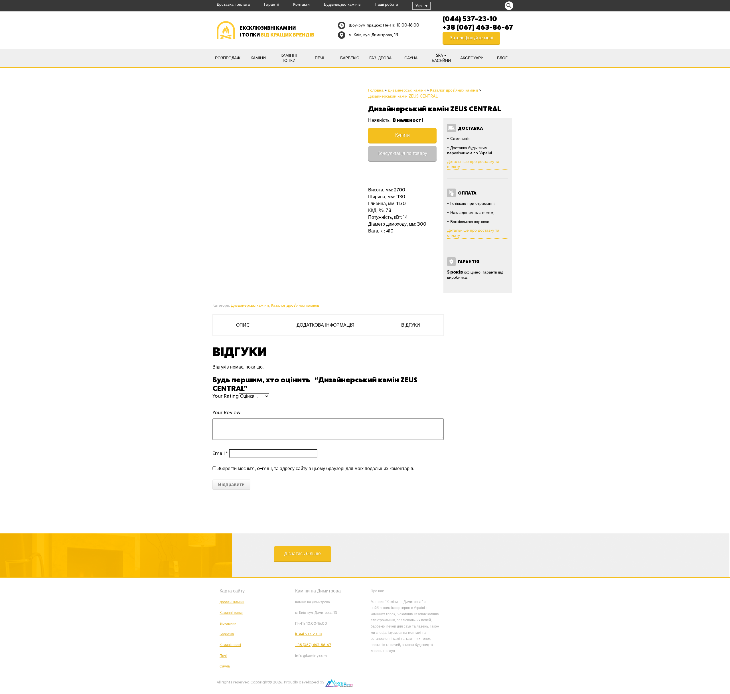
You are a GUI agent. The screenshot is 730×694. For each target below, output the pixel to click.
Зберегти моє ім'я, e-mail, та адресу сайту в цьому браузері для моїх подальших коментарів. (315, 468)
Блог (502, 58)
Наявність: (380, 120)
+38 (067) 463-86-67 (478, 26)
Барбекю (349, 58)
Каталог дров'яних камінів (295, 305)
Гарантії (271, 5)
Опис (243, 325)
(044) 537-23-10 (470, 18)
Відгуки (410, 325)
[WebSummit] (339, 682)
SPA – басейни (441, 58)
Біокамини (228, 623)
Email (220, 453)
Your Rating (225, 396)
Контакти (301, 5)
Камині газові (230, 645)
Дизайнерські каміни (250, 305)
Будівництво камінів (342, 5)
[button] (302, 553)
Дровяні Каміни (232, 602)
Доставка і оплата (233, 5)
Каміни (258, 58)
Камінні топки (289, 58)
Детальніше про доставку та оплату (473, 164)
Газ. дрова (380, 58)
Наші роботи (386, 5)
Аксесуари (472, 58)
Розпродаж (227, 58)
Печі (319, 58)
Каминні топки (231, 612)
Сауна (410, 58)
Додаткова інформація (325, 325)
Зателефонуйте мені (471, 38)
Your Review (226, 412)
